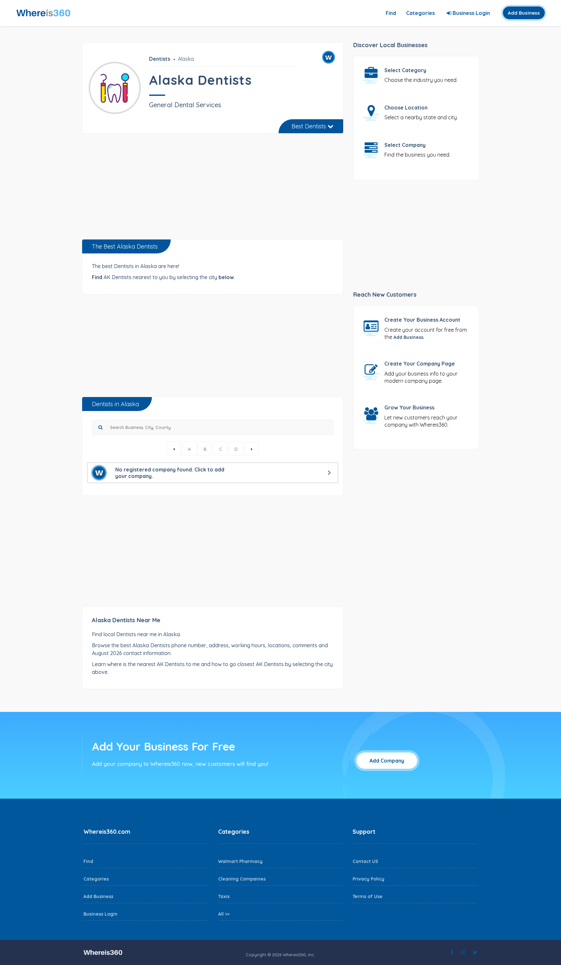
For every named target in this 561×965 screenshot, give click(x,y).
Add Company (386, 760)
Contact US (365, 861)
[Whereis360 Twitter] (475, 952)
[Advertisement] (212, 188)
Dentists (159, 59)
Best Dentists (310, 126)
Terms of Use (367, 896)
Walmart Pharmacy (240, 861)
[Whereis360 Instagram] (463, 952)
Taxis (224, 896)
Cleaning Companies (242, 879)
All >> (224, 914)
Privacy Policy (368, 879)
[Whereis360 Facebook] (451, 952)
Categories (420, 13)
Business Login (470, 13)
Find (391, 13)
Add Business (524, 13)
